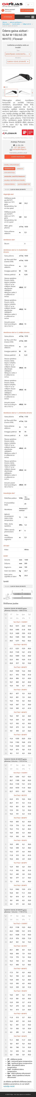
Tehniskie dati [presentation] (9, 169)
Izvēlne (27, 17)
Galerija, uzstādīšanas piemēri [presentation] (14, 180)
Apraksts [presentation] (20, 169)
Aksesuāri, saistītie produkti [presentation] (14, 176)
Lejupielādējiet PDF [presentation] (24, 184)
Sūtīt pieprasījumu (27, 10)
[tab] (11, 164)
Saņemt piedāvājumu (18, 157)
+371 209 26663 (19, 147)
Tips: (18, 50)
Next (31, 78)
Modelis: (18, 58)
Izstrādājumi (8, 17)
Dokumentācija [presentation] (9, 172)
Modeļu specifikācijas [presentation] (11, 165)
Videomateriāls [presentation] (9, 184)
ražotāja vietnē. (9, 1086)
